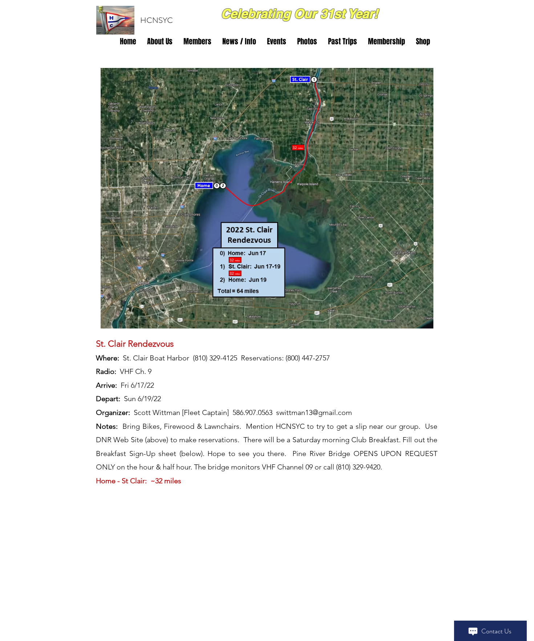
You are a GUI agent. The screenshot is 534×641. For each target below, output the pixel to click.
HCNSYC (156, 20)
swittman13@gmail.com (314, 412)
